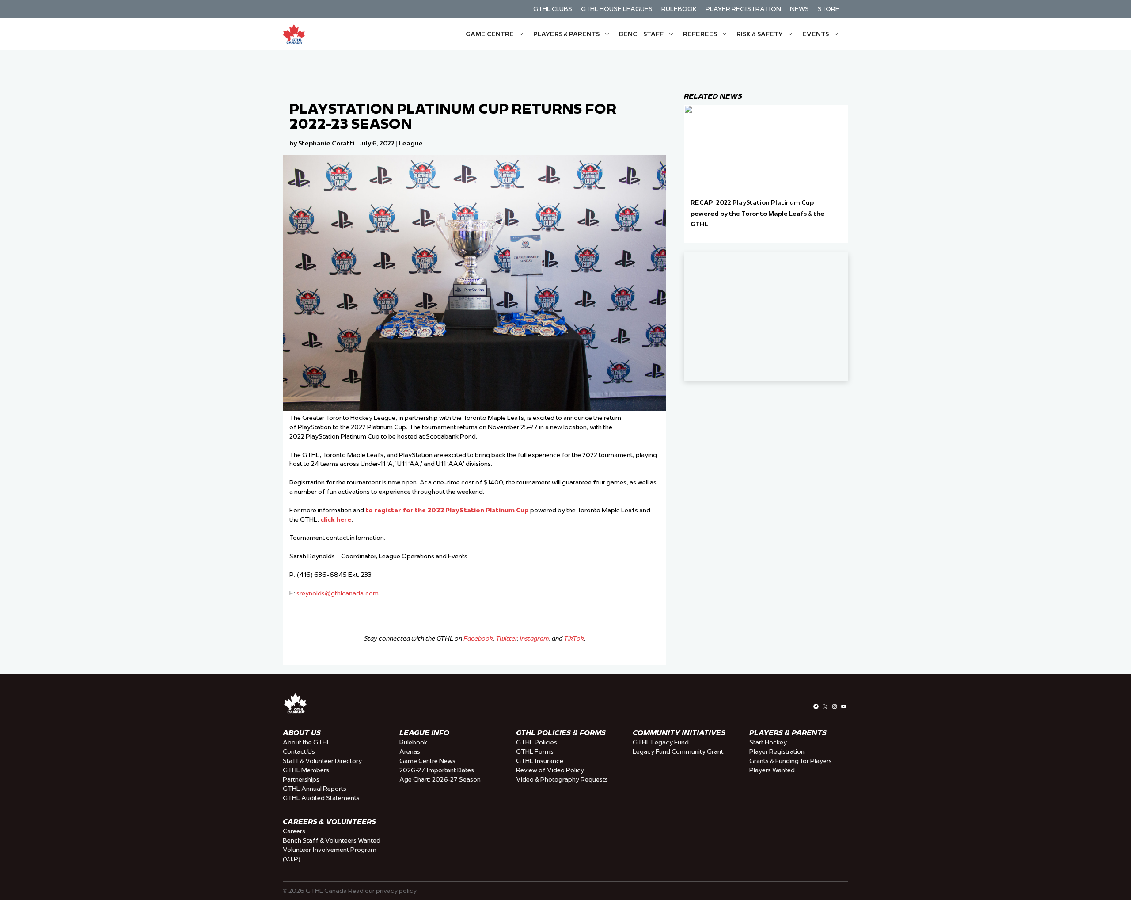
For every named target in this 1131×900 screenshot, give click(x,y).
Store (828, 9)
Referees (700, 34)
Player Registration (743, 9)
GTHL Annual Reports (314, 789)
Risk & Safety (759, 34)
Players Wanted (772, 770)
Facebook (478, 638)
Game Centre (490, 34)
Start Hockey (768, 742)
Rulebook (679, 9)
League (411, 143)
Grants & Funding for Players (790, 761)
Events (815, 34)
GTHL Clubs (552, 9)
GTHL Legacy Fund (661, 742)
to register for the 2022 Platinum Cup (446, 510)
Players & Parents (566, 34)
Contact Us (299, 751)
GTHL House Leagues (617, 9)
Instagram (534, 638)
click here (335, 519)
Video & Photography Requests (562, 779)
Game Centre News (427, 761)
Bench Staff (641, 34)
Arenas (409, 751)
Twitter (506, 638)
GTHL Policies (536, 742)
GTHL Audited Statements (321, 798)
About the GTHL (306, 742)
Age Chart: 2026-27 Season (440, 779)
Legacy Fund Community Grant (678, 751)
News (799, 9)
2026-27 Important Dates (436, 770)
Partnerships (301, 779)
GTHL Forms (535, 751)
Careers (294, 831)
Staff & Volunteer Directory (322, 761)
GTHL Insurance (539, 761)
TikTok (574, 638)
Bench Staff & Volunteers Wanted (331, 840)
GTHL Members (306, 770)
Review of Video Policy (550, 770)
